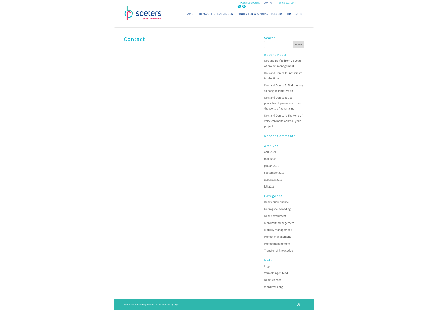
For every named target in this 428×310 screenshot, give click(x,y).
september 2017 (274, 173)
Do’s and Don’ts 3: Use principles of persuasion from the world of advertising (282, 103)
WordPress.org (273, 287)
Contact (269, 3)
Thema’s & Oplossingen (215, 13)
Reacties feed (273, 280)
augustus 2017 (273, 180)
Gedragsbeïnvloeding (277, 209)
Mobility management (278, 230)
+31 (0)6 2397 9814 (287, 3)
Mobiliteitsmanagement (279, 223)
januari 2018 (271, 166)
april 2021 (270, 152)
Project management (277, 236)
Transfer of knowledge (278, 250)
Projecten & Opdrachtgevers (260, 13)
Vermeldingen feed (276, 273)
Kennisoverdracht (275, 216)
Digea (177, 304)
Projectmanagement (277, 244)
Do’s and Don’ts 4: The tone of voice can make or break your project (283, 121)
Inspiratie (295, 13)
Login (267, 266)
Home (189, 13)
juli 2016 (269, 186)
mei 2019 (270, 159)
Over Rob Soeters (250, 3)
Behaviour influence (276, 202)
